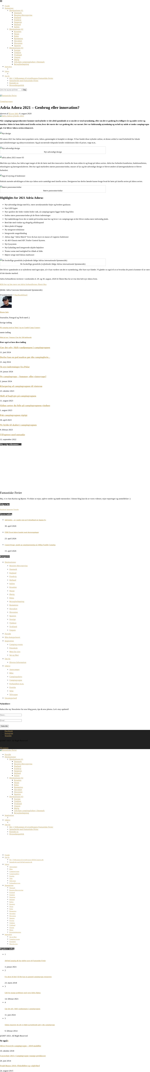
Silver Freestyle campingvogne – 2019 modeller (20, 1046)
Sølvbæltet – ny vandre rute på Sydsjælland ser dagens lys (25, 520)
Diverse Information (17, 662)
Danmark (18, 13)
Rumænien (18, 38)
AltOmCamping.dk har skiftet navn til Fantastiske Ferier (25, 961)
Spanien (17, 45)
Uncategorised (11, 698)
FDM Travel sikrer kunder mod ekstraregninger (22, 532)
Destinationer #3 (16, 48)
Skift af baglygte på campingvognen (18, 396)
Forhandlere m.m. (16, 684)
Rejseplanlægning (21, 64)
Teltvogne (13, 694)
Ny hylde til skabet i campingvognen (18, 425)
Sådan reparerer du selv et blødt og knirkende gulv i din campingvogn (30, 1025)
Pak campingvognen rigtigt (13, 415)
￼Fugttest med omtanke (12, 434)
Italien (16, 27)
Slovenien (18, 43)
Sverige (17, 50)
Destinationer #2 (16, 29)
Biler (11, 673)
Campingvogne (15, 680)
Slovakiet (18, 41)
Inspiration (8, 67)
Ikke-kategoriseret (12, 637)
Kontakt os (13, 83)
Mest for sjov (14, 652)
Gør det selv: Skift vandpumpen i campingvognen (25, 347)
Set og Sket (14, 655)
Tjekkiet (17, 52)
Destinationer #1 (16, 10)
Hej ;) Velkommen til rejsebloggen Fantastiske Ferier (31, 78)
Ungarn (17, 57)
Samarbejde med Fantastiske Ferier (23, 81)
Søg (24, 90)
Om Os (7, 76)
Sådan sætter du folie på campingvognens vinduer (25, 405)
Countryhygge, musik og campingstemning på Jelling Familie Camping (30, 545)
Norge (16, 34)
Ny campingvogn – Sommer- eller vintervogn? (23, 376)
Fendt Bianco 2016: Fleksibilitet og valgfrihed (20, 1066)
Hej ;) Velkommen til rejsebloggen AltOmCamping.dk (26, 860)
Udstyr (7, 71)
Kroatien (17, 31)
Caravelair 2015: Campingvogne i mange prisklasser (23, 1056)
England (17, 17)
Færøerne (18, 22)
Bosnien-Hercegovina (23, 15)
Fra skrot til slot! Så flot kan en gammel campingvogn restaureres (28, 977)
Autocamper (14, 669)
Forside (7, 6)
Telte (11, 691)
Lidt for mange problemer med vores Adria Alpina (23, 993)
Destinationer (9, 8)
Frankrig (17, 20)
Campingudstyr (15, 677)
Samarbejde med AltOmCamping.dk (20, 862)
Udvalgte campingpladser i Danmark (29, 62)
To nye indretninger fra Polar (15, 366)
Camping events (16, 644)
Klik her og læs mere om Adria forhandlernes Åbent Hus (23, 284)
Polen (16, 36)
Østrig (16, 59)
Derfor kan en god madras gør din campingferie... (25, 357)
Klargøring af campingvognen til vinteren (21, 386)
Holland (17, 24)
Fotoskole (13, 648)
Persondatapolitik (16, 85)
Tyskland (18, 55)
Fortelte (12, 687)
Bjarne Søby (14, 113)
